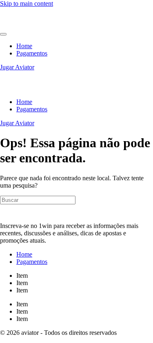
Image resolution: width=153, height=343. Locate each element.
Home (24, 45)
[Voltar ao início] (24, 24)
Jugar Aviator (17, 67)
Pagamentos (31, 53)
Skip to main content (26, 3)
